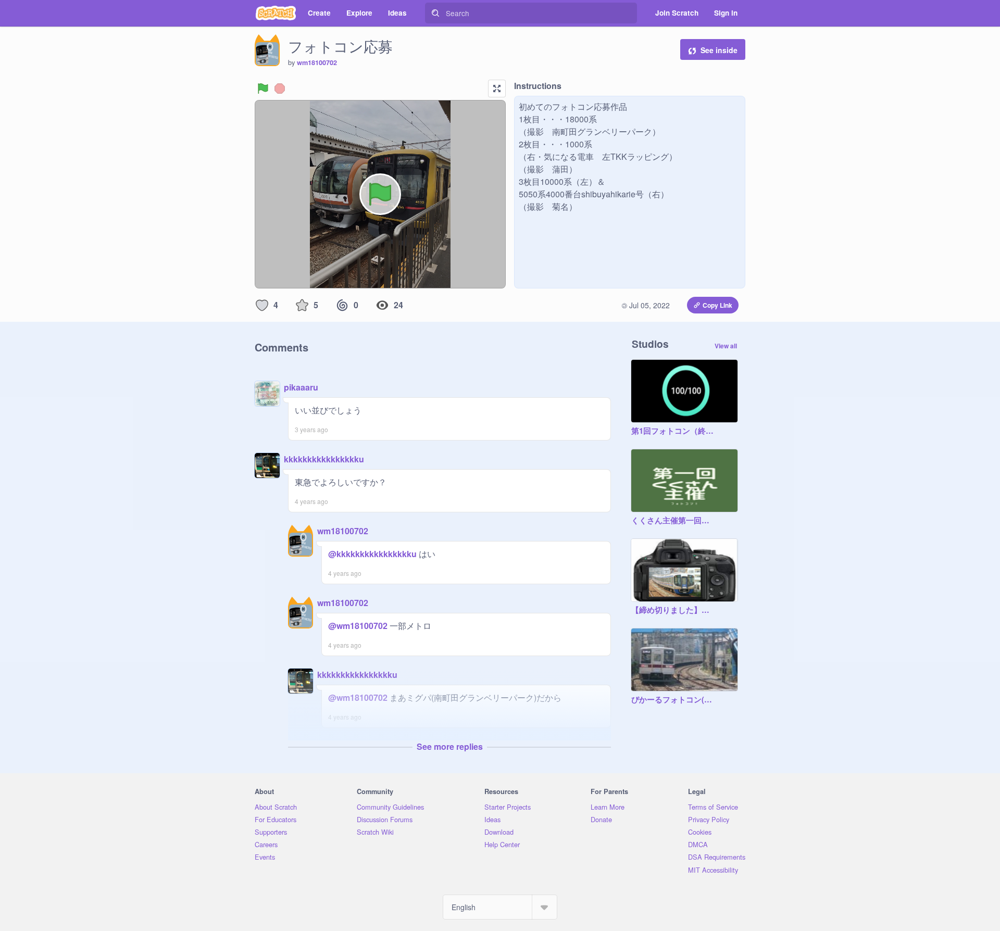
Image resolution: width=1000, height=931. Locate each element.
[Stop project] (279, 88)
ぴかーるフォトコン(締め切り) (674, 699)
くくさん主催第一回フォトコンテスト (674, 520)
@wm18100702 (358, 626)
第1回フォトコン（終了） (674, 431)
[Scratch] (276, 13)
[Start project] (263, 88)
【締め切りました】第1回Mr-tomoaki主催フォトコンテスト (674, 610)
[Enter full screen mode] (497, 88)
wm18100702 (317, 62)
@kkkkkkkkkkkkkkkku (372, 554)
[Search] (435, 13)
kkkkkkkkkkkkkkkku (324, 459)
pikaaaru (301, 387)
